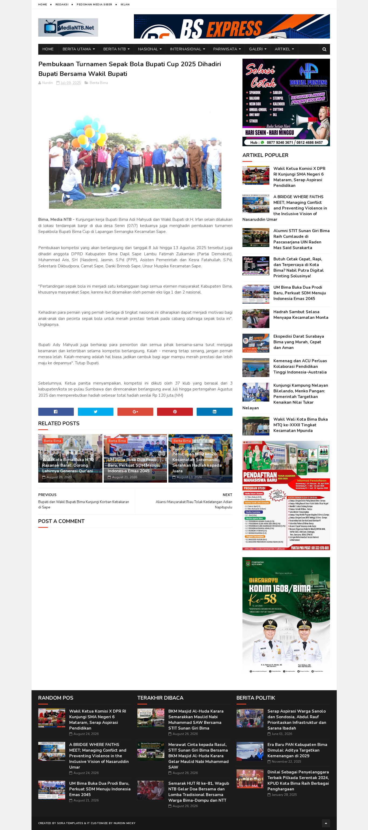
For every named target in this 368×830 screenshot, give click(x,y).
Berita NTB (114, 49)
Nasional (148, 49)
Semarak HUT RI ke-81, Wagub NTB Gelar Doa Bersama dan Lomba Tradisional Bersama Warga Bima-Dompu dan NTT (198, 792)
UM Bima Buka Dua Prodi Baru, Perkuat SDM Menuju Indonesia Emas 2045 (134, 465)
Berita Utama (77, 49)
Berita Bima (99, 83)
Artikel (282, 49)
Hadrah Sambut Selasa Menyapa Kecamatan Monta (300, 314)
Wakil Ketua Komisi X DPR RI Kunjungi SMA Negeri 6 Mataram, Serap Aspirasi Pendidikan (299, 177)
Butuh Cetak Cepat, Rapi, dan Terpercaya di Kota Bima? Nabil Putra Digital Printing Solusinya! (298, 267)
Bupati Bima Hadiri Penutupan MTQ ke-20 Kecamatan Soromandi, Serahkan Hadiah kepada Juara (197, 460)
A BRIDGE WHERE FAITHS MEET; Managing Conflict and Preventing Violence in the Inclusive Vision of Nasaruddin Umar (284, 208)
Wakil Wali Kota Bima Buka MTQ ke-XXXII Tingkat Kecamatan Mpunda (300, 425)
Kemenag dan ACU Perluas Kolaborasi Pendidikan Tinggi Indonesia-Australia (300, 366)
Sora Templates (70, 823)
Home (42, 4)
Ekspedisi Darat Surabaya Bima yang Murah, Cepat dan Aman (298, 342)
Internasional (186, 49)
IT (88, 823)
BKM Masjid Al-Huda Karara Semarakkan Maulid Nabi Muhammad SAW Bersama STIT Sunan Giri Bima (196, 720)
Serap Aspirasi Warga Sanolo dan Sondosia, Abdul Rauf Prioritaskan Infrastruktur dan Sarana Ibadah (297, 720)
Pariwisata (225, 49)
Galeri (256, 49)
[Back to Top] (326, 823)
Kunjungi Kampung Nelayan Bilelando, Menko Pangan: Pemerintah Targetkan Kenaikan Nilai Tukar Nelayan (285, 397)
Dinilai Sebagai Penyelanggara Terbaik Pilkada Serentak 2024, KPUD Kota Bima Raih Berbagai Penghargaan (298, 780)
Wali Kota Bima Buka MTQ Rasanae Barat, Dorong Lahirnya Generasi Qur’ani (68, 465)
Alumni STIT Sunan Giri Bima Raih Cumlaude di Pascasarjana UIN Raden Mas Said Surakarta (301, 239)
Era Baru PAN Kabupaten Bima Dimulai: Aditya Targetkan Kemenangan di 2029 (297, 750)
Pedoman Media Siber (94, 4)
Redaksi (62, 4)
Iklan (125, 4)
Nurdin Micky (125, 823)
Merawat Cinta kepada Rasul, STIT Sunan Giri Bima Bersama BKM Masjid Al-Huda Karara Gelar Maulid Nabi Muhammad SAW (198, 756)
